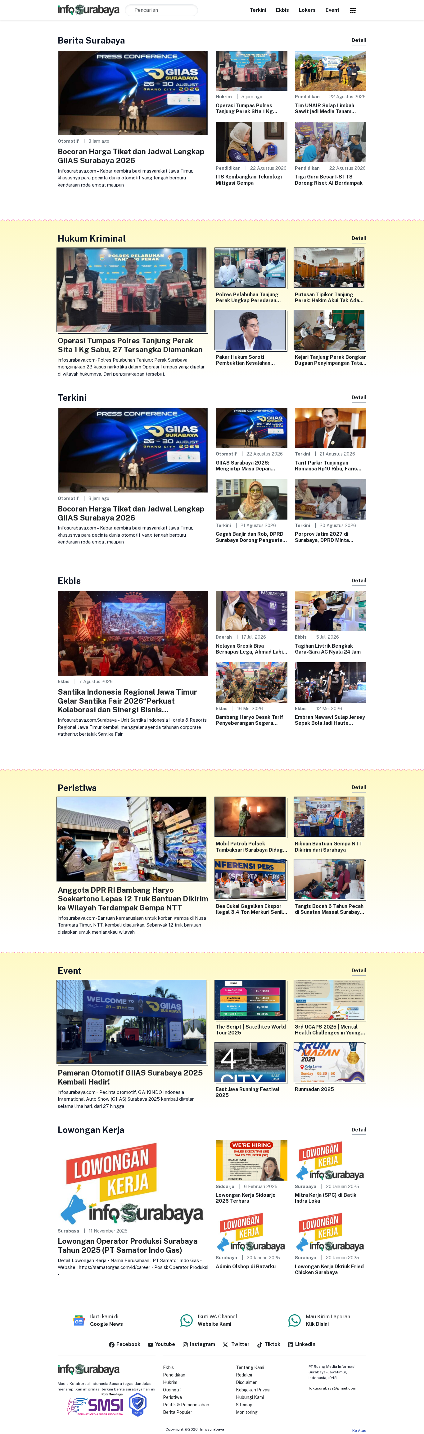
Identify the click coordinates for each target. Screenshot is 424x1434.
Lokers (307, 10)
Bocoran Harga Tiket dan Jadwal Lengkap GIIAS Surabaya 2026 (131, 156)
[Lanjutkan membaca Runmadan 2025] (331, 1063)
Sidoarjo (225, 1186)
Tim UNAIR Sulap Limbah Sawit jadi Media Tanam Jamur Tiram (324, 108)
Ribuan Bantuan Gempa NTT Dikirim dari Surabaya (329, 847)
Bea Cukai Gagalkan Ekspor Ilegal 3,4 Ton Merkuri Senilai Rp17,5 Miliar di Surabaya (251, 909)
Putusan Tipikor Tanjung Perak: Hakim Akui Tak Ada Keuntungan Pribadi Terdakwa (327, 297)
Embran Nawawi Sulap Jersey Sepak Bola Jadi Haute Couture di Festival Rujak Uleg (330, 720)
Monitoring (247, 1412)
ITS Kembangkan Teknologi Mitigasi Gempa (249, 180)
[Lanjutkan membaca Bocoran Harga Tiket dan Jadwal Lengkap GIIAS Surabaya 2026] (133, 92)
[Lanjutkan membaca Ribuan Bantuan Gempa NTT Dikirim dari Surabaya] (331, 818)
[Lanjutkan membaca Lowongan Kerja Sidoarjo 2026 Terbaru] (251, 1160)
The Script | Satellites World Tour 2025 (251, 1030)
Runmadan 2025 (314, 1089)
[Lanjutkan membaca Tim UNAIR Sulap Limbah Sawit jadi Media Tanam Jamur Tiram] (331, 70)
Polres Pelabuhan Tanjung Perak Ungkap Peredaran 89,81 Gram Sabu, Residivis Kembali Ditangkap (249, 297)
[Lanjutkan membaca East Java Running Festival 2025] (251, 1063)
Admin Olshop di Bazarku (246, 1267)
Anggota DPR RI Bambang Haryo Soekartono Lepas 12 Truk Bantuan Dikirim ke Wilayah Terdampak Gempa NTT (133, 899)
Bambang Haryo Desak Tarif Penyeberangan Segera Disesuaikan (249, 720)
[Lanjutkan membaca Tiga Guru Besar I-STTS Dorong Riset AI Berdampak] (331, 142)
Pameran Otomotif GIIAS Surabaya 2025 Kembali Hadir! (130, 1077)
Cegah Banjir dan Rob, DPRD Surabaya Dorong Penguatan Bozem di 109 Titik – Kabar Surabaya (250, 537)
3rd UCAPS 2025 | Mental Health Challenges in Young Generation (328, 1030)
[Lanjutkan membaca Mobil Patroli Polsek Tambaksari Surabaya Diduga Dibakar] (251, 818)
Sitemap (244, 1404)
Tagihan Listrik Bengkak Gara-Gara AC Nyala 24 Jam (328, 649)
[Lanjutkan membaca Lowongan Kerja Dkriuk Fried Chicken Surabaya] (331, 1231)
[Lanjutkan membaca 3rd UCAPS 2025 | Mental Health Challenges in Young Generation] (331, 1001)
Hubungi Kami (250, 1397)
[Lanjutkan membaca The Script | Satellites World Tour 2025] (251, 1001)
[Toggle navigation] (353, 10)
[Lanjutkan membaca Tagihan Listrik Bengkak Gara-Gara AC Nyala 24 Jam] (331, 610)
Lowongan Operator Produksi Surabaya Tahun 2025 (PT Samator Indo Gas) (128, 1245)
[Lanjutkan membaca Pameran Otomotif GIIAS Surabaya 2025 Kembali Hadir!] (133, 1023)
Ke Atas (359, 1430)
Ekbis (282, 10)
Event (333, 10)
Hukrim (224, 96)
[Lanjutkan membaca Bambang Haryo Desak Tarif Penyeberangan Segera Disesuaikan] (251, 682)
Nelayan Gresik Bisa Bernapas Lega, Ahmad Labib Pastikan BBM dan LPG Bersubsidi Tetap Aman (251, 649)
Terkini (258, 10)
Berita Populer (177, 1412)
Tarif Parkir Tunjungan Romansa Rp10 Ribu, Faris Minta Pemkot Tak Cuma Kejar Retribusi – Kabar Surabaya (326, 466)
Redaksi (244, 1374)
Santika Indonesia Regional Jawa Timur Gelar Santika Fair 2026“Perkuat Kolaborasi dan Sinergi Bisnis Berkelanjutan (127, 700)
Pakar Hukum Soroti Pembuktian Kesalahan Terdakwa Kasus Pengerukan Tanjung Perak (251, 360)
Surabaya (68, 1230)
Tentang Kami (250, 1367)
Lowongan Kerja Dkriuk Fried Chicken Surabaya (329, 1269)
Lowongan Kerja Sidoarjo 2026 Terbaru (246, 1198)
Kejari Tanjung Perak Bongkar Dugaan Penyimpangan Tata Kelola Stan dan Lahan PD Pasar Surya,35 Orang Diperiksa (330, 360)
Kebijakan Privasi (253, 1389)
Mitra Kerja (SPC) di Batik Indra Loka (325, 1198)
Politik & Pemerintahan (186, 1404)
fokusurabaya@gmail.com (332, 1388)
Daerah (224, 637)
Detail (359, 40)
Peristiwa (172, 1397)
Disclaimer (246, 1382)
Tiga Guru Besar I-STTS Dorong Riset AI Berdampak (329, 180)
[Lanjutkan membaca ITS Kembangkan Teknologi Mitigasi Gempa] (251, 142)
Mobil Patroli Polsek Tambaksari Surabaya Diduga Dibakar (251, 847)
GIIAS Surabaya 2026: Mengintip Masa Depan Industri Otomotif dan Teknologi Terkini (243, 466)
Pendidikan (307, 96)
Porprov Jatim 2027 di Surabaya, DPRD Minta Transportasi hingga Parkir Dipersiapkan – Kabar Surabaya (327, 537)
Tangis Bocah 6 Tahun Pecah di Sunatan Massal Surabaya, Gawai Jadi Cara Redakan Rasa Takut (329, 909)
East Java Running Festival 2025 (247, 1092)
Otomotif (68, 141)
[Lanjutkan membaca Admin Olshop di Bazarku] (251, 1231)
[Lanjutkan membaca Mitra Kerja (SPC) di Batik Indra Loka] (331, 1160)
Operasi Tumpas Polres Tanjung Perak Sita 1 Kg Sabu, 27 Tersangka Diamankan (244, 108)
